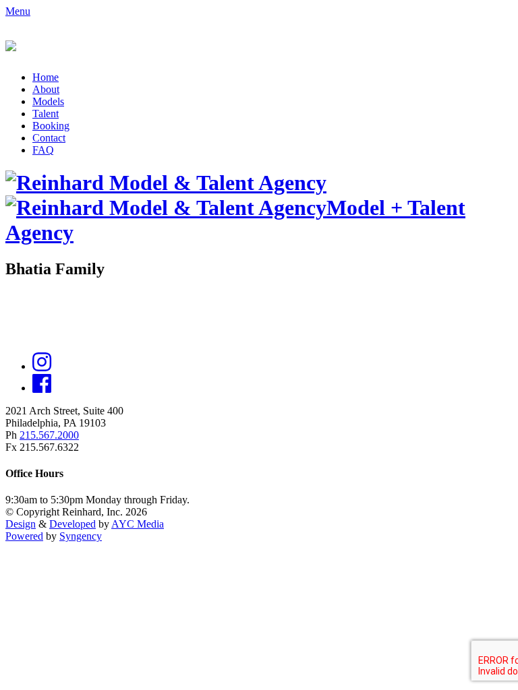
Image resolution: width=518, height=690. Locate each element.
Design (20, 524)
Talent (45, 113)
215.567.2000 (49, 435)
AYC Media (137, 524)
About (45, 89)
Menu (17, 11)
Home (45, 77)
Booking (50, 125)
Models (48, 101)
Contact (48, 138)
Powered (24, 536)
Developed (72, 524)
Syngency (80, 536)
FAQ (43, 150)
